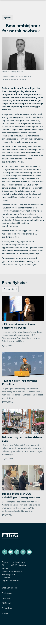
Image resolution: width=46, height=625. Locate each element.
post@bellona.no (18, 562)
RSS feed (6, 603)
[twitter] (4, 552)
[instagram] (23, 552)
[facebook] (16, 552)
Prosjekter (6, 598)
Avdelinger (7, 593)
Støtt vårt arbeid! (9, 588)
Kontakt (5, 613)
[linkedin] (10, 552)
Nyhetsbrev (7, 608)
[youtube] (29, 552)
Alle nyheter (9, 289)
